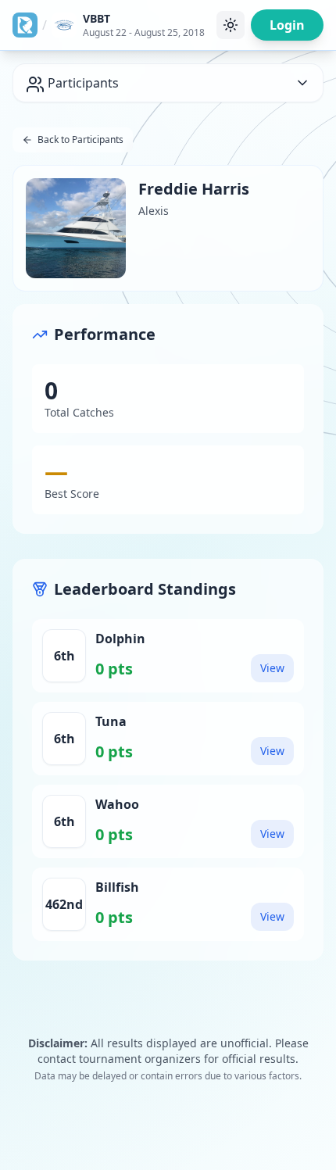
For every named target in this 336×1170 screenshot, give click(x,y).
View (272, 667)
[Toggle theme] (230, 25)
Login (287, 25)
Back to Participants (80, 139)
